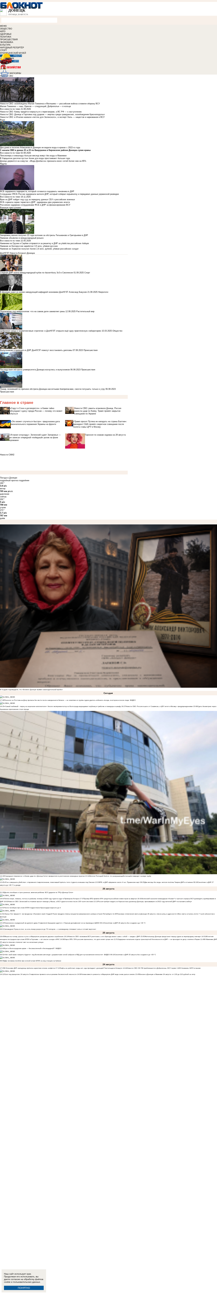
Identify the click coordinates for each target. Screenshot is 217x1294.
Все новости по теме (10, 109)
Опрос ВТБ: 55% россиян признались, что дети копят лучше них (88, 939)
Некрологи (103, 292)
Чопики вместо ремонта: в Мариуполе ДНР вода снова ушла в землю (108, 974)
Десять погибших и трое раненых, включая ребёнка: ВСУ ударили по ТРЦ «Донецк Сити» (38, 892)
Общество (117, 331)
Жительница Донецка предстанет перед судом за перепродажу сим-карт (173, 936)
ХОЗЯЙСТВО (108, 69)
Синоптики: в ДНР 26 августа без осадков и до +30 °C (125, 923)
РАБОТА (18, 56)
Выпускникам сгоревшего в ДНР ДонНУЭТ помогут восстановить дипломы (36, 350)
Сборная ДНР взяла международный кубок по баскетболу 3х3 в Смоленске (36, 272)
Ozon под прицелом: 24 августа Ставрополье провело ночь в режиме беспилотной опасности (40, 974)
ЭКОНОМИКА (6, 42)
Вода (2, 120)
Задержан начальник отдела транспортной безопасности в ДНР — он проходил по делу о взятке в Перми (159, 939)
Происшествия (91, 350)
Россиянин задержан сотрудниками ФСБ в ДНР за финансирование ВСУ (35, 205)
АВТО (2, 31)
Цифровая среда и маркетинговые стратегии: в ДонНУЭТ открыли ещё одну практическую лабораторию (50, 331)
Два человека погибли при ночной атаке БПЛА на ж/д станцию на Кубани (32, 961)
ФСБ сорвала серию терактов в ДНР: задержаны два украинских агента (35, 202)
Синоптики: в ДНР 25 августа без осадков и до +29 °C (135, 954)
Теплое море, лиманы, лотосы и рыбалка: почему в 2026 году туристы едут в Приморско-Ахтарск (41, 899)
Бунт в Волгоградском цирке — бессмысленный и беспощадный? (29, 948)
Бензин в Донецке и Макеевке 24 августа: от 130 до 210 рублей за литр (167, 974)
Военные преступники (10, 207)
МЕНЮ (3, 26)
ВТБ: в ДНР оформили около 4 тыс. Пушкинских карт (119, 882)
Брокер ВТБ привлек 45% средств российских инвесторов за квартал (110, 899)
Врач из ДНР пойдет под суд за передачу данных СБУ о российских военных (37, 199)
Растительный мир (85, 311)
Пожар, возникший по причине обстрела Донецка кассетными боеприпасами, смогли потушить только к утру (52, 389)
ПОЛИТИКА (5, 37)
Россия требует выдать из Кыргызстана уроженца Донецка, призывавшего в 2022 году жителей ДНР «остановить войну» (145, 901)
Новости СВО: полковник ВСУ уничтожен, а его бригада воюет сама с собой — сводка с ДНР (104, 936)
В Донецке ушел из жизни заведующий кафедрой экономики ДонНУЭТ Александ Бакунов (43, 292)
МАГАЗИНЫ (15, 73)
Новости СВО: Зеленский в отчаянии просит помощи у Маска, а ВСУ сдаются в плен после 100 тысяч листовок (50, 901)
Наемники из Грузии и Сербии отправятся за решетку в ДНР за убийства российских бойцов (44, 243)
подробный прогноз (9, 480)
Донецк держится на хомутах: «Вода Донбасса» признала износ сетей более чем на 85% (43, 161)
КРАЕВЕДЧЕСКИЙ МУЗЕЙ (13, 53)
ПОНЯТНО (24, 1288)
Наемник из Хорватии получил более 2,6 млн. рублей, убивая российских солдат (39, 249)
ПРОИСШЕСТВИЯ (9, 39)
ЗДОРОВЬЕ (6, 34)
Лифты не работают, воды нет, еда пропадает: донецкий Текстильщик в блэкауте (91, 968)
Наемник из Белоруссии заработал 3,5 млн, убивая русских (29, 246)
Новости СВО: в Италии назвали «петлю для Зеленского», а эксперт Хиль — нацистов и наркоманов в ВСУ (52, 117)
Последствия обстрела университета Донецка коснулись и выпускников (35, 369)
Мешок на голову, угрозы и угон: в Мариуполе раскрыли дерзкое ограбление (34, 936)
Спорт (87, 272)
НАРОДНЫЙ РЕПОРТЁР (12, 47)
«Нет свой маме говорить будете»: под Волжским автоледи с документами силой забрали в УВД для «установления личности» (53, 954)
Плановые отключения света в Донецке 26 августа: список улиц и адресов (145, 914)
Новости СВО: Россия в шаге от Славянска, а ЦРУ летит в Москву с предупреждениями (159, 706)
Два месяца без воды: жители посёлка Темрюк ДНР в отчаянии (168, 882)
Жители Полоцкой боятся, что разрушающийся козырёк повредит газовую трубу (120, 876)
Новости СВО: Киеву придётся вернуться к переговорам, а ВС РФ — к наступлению (41, 112)
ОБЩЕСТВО (6, 29)
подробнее (24, 480)
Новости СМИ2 (7, 454)
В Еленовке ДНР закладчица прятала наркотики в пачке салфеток (29, 968)
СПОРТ (3, 50)
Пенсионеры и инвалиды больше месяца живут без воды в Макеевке (33, 155)
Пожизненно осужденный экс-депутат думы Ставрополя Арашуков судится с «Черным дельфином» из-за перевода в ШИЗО (51, 923)
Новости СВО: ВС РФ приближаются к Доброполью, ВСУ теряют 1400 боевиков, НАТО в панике (164, 968)
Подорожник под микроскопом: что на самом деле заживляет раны (32, 311)
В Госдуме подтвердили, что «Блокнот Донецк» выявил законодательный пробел (31, 689)
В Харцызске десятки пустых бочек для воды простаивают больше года (35, 158)
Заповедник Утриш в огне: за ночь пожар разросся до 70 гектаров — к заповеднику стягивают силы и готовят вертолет (50, 929)
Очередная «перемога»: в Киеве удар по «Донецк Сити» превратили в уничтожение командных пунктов (44, 876)
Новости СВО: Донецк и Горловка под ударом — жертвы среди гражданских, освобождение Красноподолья (52, 114)
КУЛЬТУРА (5, 45)
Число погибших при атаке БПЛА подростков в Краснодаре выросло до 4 (32, 908)
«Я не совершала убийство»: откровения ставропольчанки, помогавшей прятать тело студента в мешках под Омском (49, 882)
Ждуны (3, 164)
